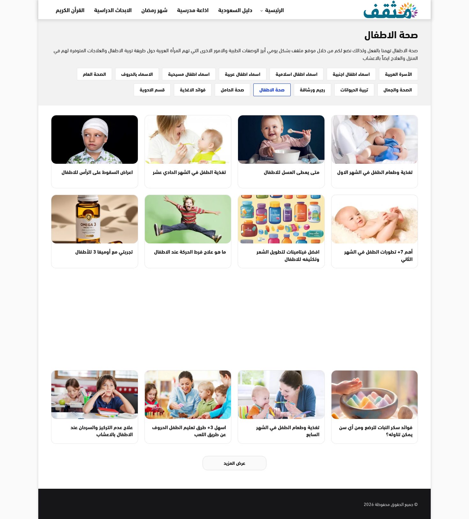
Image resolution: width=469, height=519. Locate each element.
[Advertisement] (234, 319)
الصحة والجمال (397, 89)
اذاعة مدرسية (193, 9)
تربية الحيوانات (354, 89)
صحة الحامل (232, 89)
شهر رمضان (154, 9)
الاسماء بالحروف (137, 73)
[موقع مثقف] (391, 8)
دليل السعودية (235, 9)
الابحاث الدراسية (113, 9)
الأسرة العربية (398, 73)
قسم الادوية (152, 89)
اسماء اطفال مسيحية (189, 73)
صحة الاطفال (272, 89)
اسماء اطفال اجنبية (351, 73)
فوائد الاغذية (192, 89)
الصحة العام (94, 73)
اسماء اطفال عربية (242, 73)
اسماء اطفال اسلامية (296, 73)
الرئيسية (274, 9)
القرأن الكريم (70, 9)
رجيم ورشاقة (312, 89)
